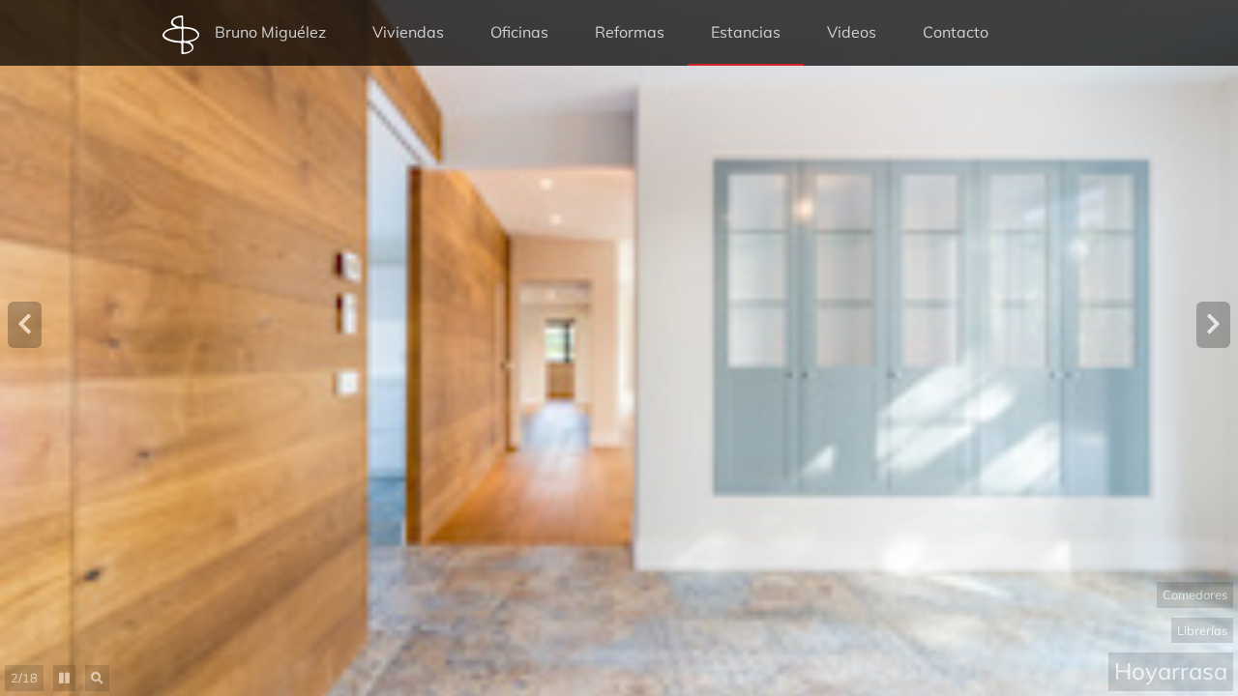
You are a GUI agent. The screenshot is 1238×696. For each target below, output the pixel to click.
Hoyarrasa (1170, 670)
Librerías (1202, 630)
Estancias (746, 32)
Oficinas (519, 32)
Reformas (629, 32)
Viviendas (408, 32)
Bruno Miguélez (270, 32)
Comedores (1195, 594)
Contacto (955, 32)
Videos (851, 32)
